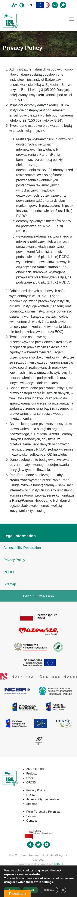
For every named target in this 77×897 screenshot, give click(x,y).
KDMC (58, 864)
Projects (31, 773)
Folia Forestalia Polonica (43, 811)
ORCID (31, 782)
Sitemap (9, 584)
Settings (49, 890)
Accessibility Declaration (22, 548)
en (30, 5)
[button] (40, 5)
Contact (31, 820)
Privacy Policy (14, 560)
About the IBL (35, 769)
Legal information (19, 536)
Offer (29, 778)
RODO (8, 572)
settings (47, 882)
